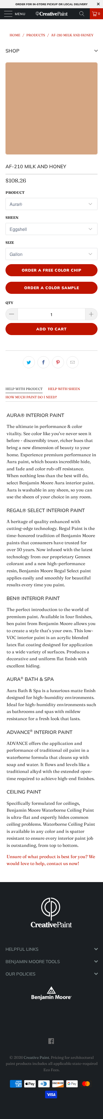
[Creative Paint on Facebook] (51, 1041)
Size (9, 242)
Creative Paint (36, 1057)
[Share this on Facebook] (43, 362)
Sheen (11, 217)
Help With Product (24, 389)
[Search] (84, 13)
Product (14, 192)
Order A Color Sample (51, 287)
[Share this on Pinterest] (58, 362)
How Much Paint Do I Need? (31, 397)
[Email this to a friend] (72, 362)
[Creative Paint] (51, 13)
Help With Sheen (64, 389)
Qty (9, 302)
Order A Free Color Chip (52, 270)
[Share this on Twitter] (29, 362)
